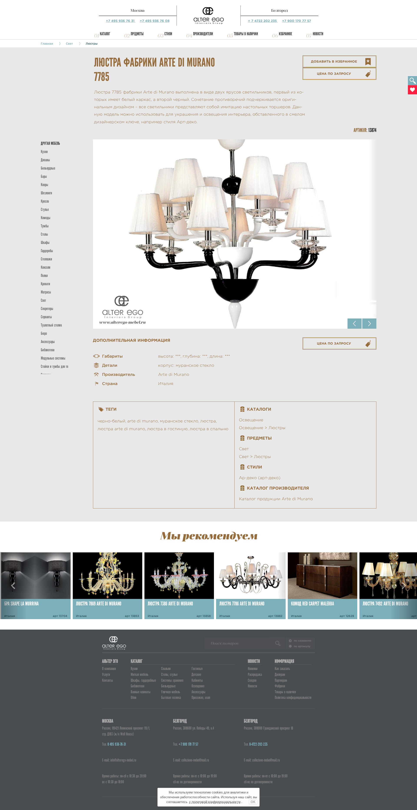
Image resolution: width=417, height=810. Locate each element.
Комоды (45, 217)
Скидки (252, 680)
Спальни (166, 668)
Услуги (106, 674)
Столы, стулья (169, 674)
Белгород (279, 10)
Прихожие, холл (201, 697)
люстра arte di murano (121, 429)
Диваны (45, 159)
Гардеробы (47, 250)
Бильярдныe (48, 168)
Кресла (45, 201)
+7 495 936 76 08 (154, 21)
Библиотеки (48, 349)
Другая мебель (50, 143)
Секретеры (47, 308)
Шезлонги (46, 192)
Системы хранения (172, 680)
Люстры (92, 43)
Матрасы (46, 292)
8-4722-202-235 (258, 744)
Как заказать (282, 668)
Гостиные (197, 668)
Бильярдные (168, 685)
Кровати (45, 283)
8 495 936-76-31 (117, 744)
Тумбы (45, 225)
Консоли (45, 267)
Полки (44, 275)
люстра (208, 421)
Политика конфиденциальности (293, 697)
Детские (196, 674)
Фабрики (280, 685)
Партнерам (281, 680)
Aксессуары (48, 341)
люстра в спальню (209, 429)
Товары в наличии (246, 33)
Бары (44, 176)
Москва (138, 10)
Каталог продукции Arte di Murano (276, 499)
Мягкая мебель (139, 674)
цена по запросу (334, 73)
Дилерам (280, 674)
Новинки (253, 668)
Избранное (285, 33)
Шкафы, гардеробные (143, 680)
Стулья (45, 209)
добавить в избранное (334, 61)
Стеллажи (46, 259)
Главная (47, 43)
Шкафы (45, 242)
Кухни (44, 151)
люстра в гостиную (167, 429)
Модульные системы (53, 358)
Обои (133, 697)
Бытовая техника (171, 697)
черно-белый (111, 421)
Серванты (46, 316)
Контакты (107, 680)
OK (253, 802)
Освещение (251, 420)
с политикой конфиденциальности (214, 802)
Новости (318, 33)
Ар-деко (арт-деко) (259, 477)
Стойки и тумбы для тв (54, 366)
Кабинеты (197, 680)
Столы (44, 234)
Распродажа (255, 674)
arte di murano (142, 421)
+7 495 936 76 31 (121, 21)
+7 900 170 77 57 (296, 21)
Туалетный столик (51, 325)
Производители (203, 33)
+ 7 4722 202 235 (263, 21)
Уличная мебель (170, 691)
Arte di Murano (173, 374)
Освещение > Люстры (262, 427)
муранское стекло (179, 421)
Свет (69, 43)
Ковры (44, 184)
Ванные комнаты (141, 691)
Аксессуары (198, 691)
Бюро (44, 333)
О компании (109, 668)
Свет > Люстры (255, 456)
